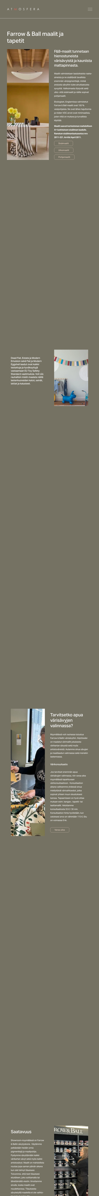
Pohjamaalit (64, 157)
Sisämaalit (63, 143)
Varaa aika (60, 830)
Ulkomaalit (63, 150)
